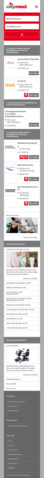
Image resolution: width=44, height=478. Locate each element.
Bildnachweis (12, 410)
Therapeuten (12, 450)
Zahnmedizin (12, 463)
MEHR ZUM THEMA (30, 237)
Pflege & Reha (13, 459)
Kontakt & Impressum (16, 401)
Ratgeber (11, 468)
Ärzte (9, 441)
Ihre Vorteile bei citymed (17, 426)
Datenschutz (12, 406)
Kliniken (10, 445)
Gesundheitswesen (14, 454)
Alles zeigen (33, 73)
